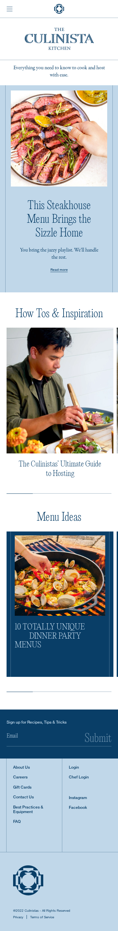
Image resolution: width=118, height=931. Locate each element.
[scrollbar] (20, 493)
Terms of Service (42, 917)
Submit (98, 739)
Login (74, 767)
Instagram (78, 797)
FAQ (17, 821)
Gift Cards (22, 787)
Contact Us (23, 797)
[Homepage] (59, 9)
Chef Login (79, 777)
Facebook (78, 807)
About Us (21, 767)
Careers (20, 777)
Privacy (18, 917)
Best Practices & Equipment (28, 809)
